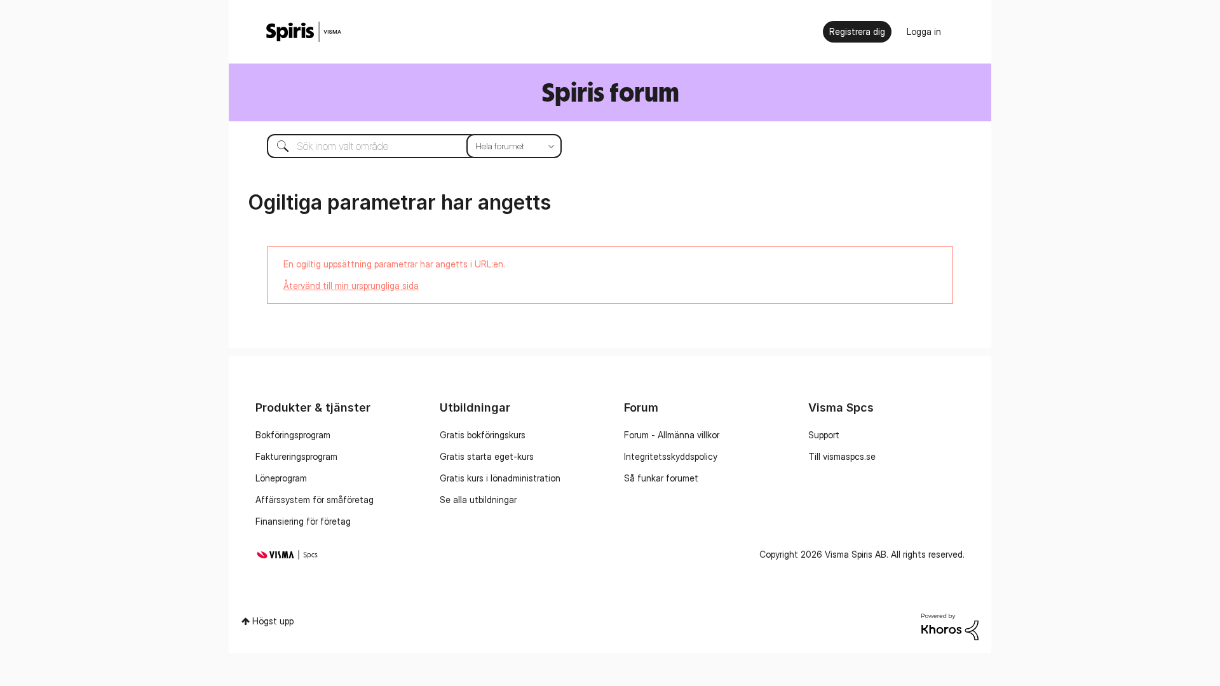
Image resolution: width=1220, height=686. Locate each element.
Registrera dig (857, 31)
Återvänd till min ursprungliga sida (351, 285)
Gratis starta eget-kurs (487, 456)
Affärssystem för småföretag (314, 499)
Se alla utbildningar (478, 499)
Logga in (924, 31)
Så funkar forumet (661, 478)
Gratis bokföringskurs (482, 434)
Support (823, 434)
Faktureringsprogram (296, 456)
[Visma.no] (303, 32)
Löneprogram (281, 478)
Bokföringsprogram (292, 434)
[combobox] (405, 146)
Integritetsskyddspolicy (670, 456)
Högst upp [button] (273, 620)
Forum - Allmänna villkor (671, 434)
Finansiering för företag (303, 521)
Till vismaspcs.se (842, 456)
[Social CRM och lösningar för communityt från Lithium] (950, 625)
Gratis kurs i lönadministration (500, 478)
